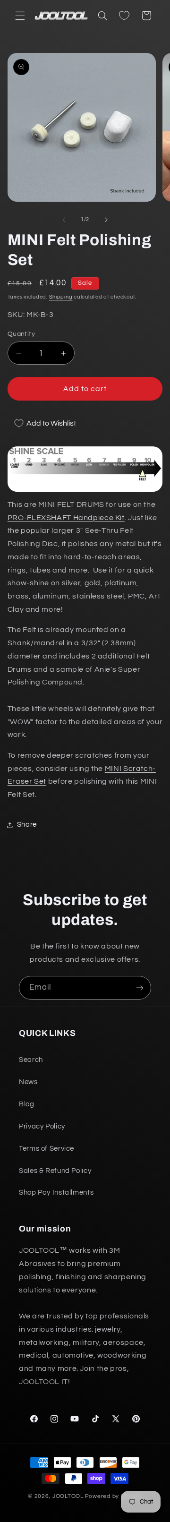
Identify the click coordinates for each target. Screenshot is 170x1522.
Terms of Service (46, 1148)
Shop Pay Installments (56, 1192)
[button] (20, 15)
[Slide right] (106, 219)
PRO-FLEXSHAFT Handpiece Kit (66, 518)
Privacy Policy (42, 1126)
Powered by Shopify (113, 1496)
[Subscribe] (140, 987)
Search (31, 1059)
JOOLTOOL (68, 1496)
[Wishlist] (124, 15)
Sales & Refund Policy (55, 1170)
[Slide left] (63, 219)
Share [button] (27, 824)
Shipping (61, 296)
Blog (26, 1104)
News (28, 1082)
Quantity (21, 334)
